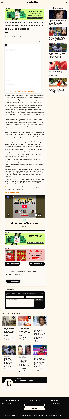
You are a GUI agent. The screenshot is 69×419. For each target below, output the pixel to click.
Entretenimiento (21, 271)
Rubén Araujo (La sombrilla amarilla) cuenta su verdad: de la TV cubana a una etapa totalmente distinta (57, 39)
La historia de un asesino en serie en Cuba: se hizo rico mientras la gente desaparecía (9, 332)
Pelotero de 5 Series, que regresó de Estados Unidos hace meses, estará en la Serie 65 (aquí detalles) (57, 90)
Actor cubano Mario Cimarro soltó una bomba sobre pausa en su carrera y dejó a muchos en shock (39, 334)
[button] (2, 2)
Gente (29, 271)
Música (34, 271)
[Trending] (13, 317)
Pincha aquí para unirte (12, 192)
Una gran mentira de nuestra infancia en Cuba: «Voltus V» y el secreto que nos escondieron (57, 73)
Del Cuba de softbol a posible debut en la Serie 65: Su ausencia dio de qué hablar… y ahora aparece (39, 362)
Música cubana (9, 274)
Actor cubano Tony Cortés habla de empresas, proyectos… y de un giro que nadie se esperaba (24, 364)
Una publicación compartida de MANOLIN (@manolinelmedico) (22, 91)
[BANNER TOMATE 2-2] (25, 255)
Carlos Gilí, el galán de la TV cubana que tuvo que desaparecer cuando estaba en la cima (57, 22)
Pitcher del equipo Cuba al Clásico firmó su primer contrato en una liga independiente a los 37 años (9, 362)
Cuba (7, 271)
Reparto (17, 274)
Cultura (12, 271)
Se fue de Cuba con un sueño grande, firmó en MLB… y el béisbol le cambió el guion (24, 332)
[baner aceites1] (24, 14)
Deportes (8, 356)
